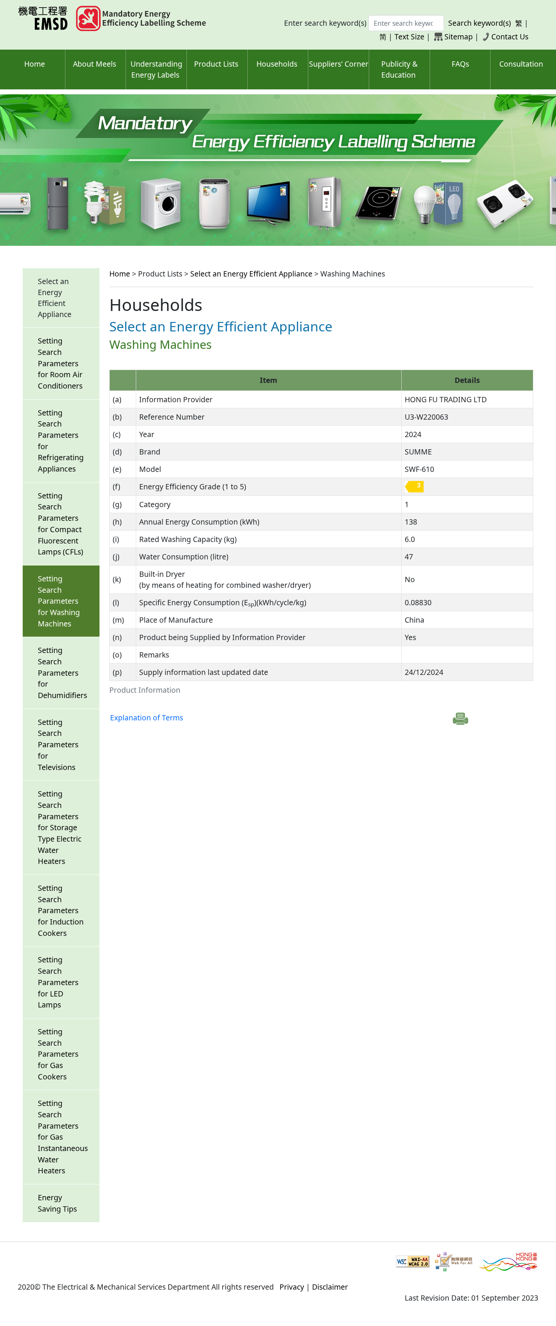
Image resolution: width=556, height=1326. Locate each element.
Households (276, 64)
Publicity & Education (399, 69)
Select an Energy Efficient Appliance (251, 274)
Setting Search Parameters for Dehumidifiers (62, 672)
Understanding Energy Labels (156, 69)
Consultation (521, 64)
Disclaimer (330, 1287)
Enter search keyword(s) (325, 23)
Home (34, 64)
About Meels (94, 64)
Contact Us (509, 36)
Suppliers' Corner (338, 64)
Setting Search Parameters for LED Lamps (58, 982)
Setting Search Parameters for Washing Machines (59, 601)
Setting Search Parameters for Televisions (58, 744)
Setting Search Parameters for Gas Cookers (58, 1054)
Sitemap (458, 36)
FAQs (460, 64)
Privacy (292, 1287)
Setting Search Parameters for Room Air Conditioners (60, 363)
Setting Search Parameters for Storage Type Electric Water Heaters (60, 827)
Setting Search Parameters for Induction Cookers (61, 910)
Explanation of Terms (146, 717)
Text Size (409, 36)
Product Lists (216, 64)
